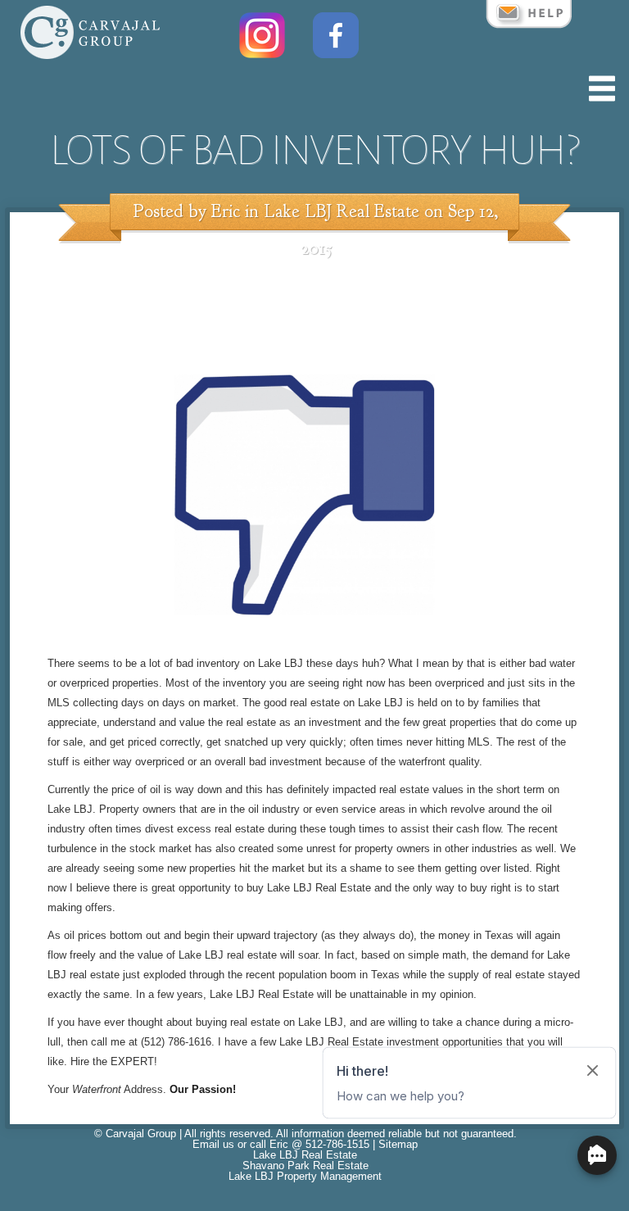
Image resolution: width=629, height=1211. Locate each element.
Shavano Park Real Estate (305, 1165)
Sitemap (398, 1144)
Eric (225, 211)
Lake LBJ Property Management (305, 1176)
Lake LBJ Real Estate (341, 211)
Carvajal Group (141, 1133)
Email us (213, 1144)
